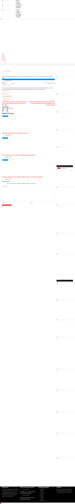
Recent (58, 168)
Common (65, 168)
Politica (18, 2)
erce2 (9, 107)
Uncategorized (43, 500)
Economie (18, 6)
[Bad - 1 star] (2, 183)
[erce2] (9, 83)
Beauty (41, 490)
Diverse (41, 492)
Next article (52, 100)
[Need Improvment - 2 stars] (3, 183)
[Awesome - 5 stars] (5, 183)
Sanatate (18, 7)
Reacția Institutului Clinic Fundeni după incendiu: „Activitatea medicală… (22, 177)
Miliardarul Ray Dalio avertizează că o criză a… (15, 133)
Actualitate (19, 4)
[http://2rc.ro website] (8, 83)
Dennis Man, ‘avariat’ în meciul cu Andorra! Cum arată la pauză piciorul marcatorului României (14, 103)
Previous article (6, 100)
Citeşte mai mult (5, 93)
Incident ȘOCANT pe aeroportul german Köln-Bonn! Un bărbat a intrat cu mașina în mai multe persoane (42, 103)
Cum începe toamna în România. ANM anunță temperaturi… (19, 155)
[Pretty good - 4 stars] (4, 183)
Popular (61, 168)
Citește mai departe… (6, 90)
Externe (18, 3)
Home (4, 71)
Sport (17, 0)
